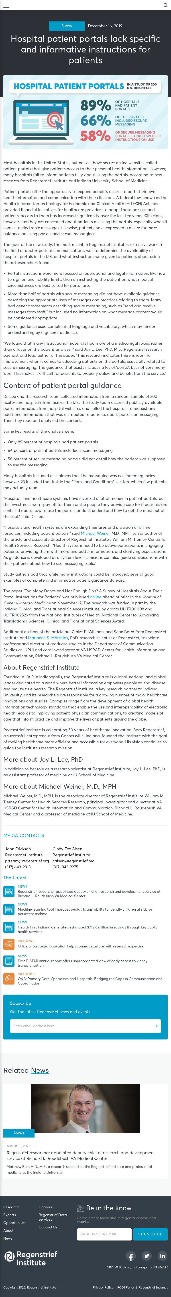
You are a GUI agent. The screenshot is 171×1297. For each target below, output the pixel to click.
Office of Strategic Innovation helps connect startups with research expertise (80, 946)
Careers (45, 1207)
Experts (9, 1215)
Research (10, 1207)
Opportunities (14, 1223)
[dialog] (165, 5)
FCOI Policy (125, 1287)
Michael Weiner (95, 534)
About (8, 1230)
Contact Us (48, 1227)
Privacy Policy (103, 1287)
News (7, 1238)
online (95, 597)
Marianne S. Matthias (48, 638)
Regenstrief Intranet (153, 1287)
